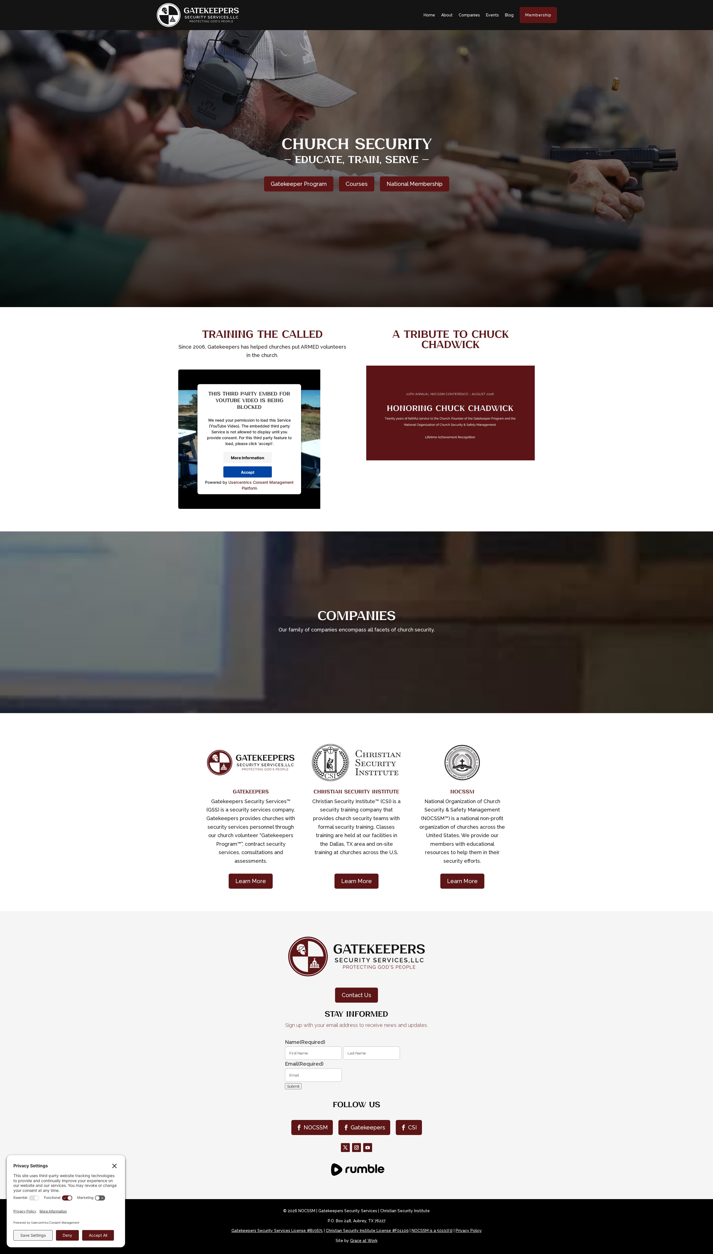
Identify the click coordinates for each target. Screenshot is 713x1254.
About (447, 15)
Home (429, 15)
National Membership (415, 184)
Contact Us (356, 995)
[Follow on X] (345, 1147)
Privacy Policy (469, 1230)
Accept (247, 472)
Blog (509, 15)
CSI (412, 1127)
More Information (247, 457)
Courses (357, 184)
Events (492, 15)
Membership (538, 15)
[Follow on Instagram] (356, 1147)
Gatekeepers (368, 1127)
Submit (293, 1086)
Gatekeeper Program (299, 184)
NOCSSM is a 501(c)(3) (432, 1230)
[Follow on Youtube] (367, 1147)
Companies (469, 15)
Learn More (250, 881)
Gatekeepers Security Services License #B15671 (277, 1230)
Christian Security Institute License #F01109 (367, 1230)
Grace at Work (363, 1240)
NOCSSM (316, 1127)
